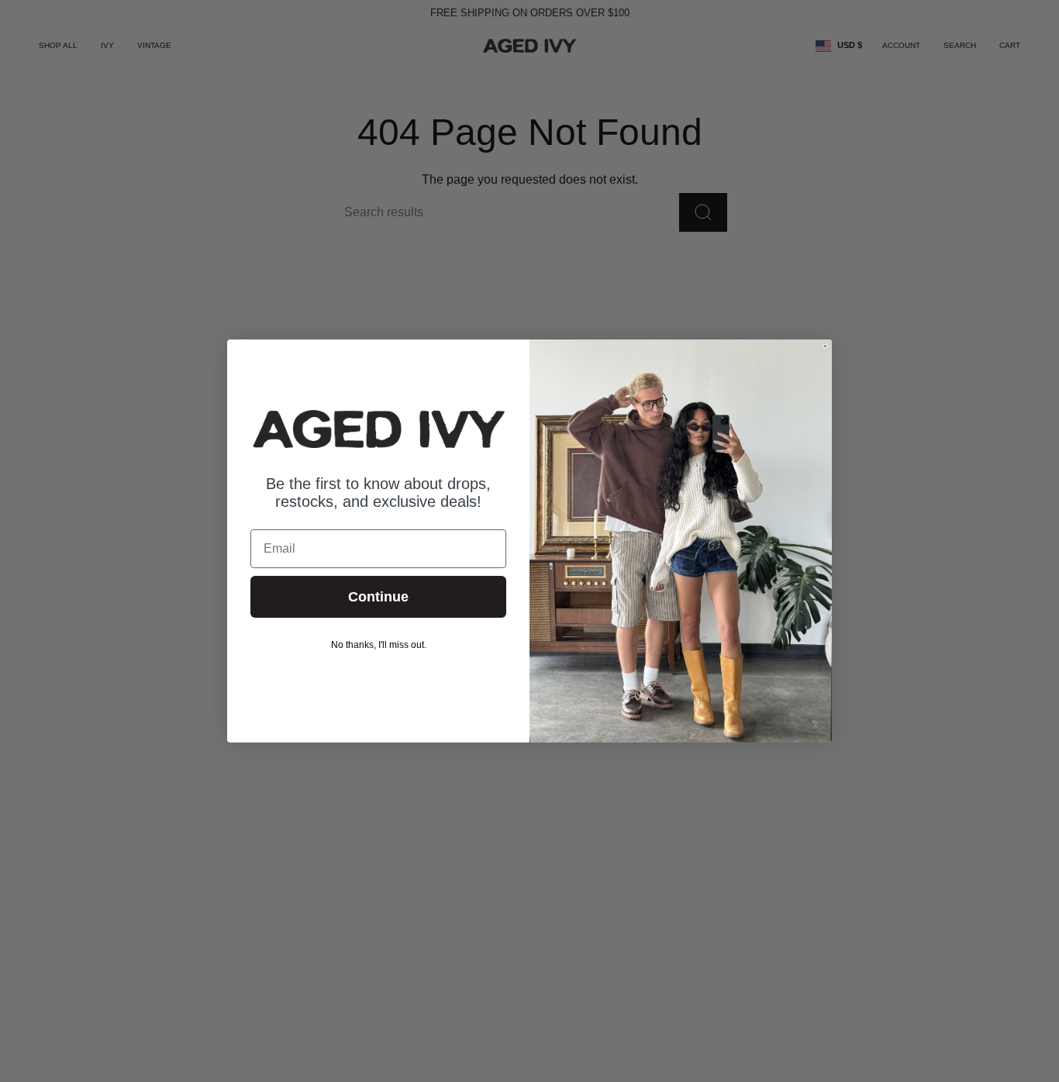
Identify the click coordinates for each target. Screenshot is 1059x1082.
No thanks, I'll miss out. (378, 644)
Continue (378, 597)
